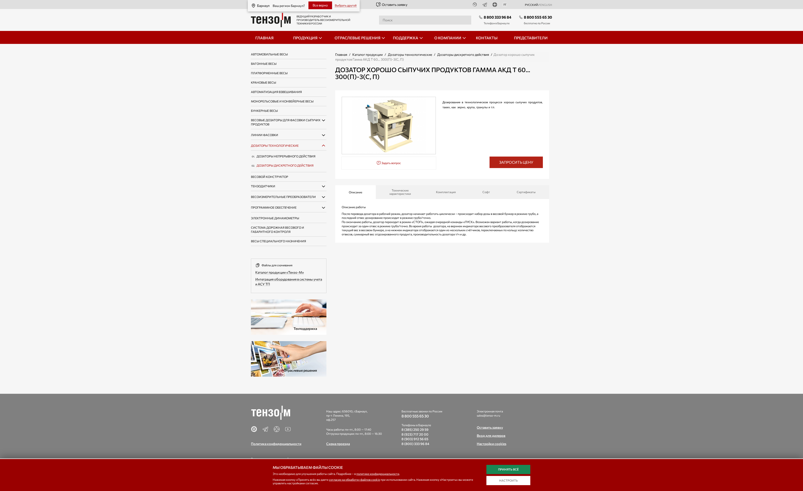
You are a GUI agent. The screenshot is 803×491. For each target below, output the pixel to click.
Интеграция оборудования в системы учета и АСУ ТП (288, 281)
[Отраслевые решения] (288, 358)
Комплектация (446, 192)
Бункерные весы (264, 110)
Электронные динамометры (275, 218)
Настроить (508, 480)
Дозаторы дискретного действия (285, 165)
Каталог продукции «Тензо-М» (279, 272)
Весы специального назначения (278, 241)
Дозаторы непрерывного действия (286, 156)
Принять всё (508, 469)
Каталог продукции (367, 54)
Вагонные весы (263, 63)
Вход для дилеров (491, 435)
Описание (355, 192)
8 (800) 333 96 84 (415, 444)
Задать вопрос (391, 163)
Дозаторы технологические (275, 145)
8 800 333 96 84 (497, 17)
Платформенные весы (269, 73)
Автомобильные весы (269, 54)
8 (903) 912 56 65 (415, 439)
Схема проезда (338, 444)
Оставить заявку (394, 4)
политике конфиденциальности (377, 474)
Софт (486, 192)
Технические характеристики (400, 192)
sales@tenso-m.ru (488, 415)
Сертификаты (526, 192)
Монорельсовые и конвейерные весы (282, 101)
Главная (341, 54)
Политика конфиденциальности (276, 444)
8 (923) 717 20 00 (415, 434)
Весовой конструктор (269, 177)
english (546, 4)
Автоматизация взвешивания (276, 92)
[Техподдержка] (288, 316)
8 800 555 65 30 (538, 17)
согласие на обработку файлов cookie (354, 479)
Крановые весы (263, 82)
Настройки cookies (491, 444)
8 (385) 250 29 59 (415, 429)
